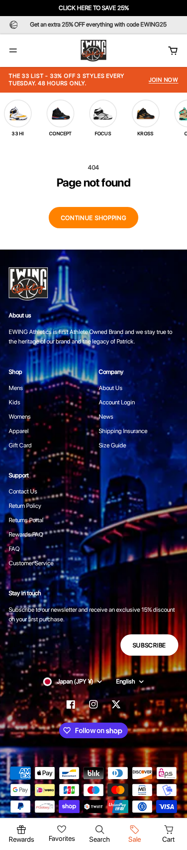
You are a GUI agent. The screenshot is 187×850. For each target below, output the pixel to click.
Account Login (117, 402)
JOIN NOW (163, 80)
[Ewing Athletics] (93, 51)
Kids (14, 402)
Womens (20, 416)
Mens (16, 387)
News (106, 416)
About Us (111, 387)
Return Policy (25, 505)
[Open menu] (13, 50)
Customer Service (31, 563)
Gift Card (20, 445)
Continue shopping (94, 217)
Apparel (19, 430)
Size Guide (112, 445)
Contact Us (23, 491)
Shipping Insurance (123, 430)
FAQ (14, 548)
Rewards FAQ (26, 534)
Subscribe (149, 645)
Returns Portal (26, 520)
